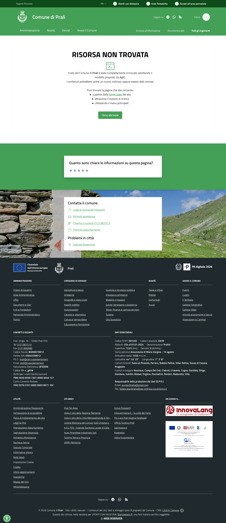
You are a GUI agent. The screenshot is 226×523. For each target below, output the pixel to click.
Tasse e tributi (156, 290)
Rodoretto (119, 432)
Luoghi (185, 295)
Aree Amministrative (23, 295)
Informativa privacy (23, 452)
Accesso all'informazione (148, 30)
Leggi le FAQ (19, 423)
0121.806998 (25, 348)
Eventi (185, 290)
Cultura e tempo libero (75, 319)
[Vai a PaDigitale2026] (194, 266)
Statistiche (18, 477)
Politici (16, 319)
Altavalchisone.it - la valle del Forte (132, 413)
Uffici (15, 300)
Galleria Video (189, 309)
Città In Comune (171, 510)
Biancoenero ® (125, 514)
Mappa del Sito (21, 482)
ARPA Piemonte (72, 442)
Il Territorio (187, 300)
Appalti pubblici (71, 305)
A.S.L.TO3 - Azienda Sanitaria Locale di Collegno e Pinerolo (94, 428)
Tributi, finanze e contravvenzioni (122, 309)
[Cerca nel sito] (206, 17)
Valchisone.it (120, 428)
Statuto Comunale (22, 447)
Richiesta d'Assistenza (24, 437)
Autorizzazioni (71, 309)
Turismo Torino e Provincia (77, 437)
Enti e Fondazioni (22, 309)
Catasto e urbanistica (75, 314)
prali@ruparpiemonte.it (32, 363)
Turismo (109, 314)
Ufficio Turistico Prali (124, 423)
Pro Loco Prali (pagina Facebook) (130, 418)
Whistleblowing (21, 487)
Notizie (152, 295)
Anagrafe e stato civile (75, 300)
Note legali (18, 457)
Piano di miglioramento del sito (29, 418)
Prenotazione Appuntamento (28, 428)
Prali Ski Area (71, 408)
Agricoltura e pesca (73, 290)
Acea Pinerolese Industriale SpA (80, 432)
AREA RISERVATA (113, 518)
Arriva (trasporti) (122, 408)
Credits (16, 467)
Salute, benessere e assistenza (121, 305)
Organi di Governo (22, 290)
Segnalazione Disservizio (25, 432)
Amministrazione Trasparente (28, 408)
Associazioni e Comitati (194, 319)
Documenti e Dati (22, 305)
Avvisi (152, 305)
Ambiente (69, 295)
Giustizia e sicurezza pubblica (120, 290)
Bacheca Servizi (21, 442)
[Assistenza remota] (182, 510)
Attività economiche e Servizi (197, 314)
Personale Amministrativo (26, 314)
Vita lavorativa (113, 319)
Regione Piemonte (24, 3)
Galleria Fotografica (192, 305)
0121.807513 (24, 344)
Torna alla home (110, 115)
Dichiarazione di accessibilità (27, 413)
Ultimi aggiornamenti (24, 472)
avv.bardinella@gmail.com (135, 385)
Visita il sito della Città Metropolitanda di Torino (88, 418)
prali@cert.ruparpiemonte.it (34, 359)
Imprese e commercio (116, 295)
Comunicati (154, 300)
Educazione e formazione (76, 324)
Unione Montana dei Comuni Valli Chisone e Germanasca (93, 423)
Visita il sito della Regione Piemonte (82, 413)
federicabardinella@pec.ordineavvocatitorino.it (143, 389)
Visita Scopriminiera (124, 437)
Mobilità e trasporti (115, 300)
